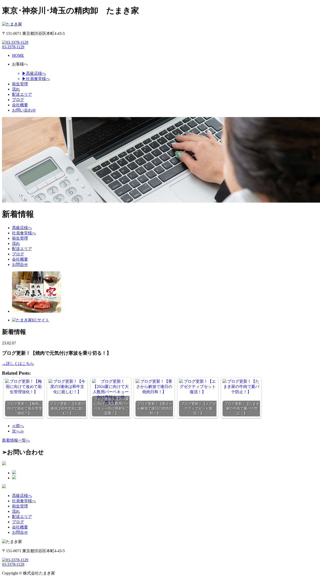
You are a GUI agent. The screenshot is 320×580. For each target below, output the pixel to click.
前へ (18, 426)
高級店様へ (22, 228)
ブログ (18, 254)
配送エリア (22, 249)
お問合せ (20, 264)
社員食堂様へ (24, 233)
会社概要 (20, 259)
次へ (18, 431)
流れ (16, 243)
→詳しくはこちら (18, 363)
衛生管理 (20, 238)
